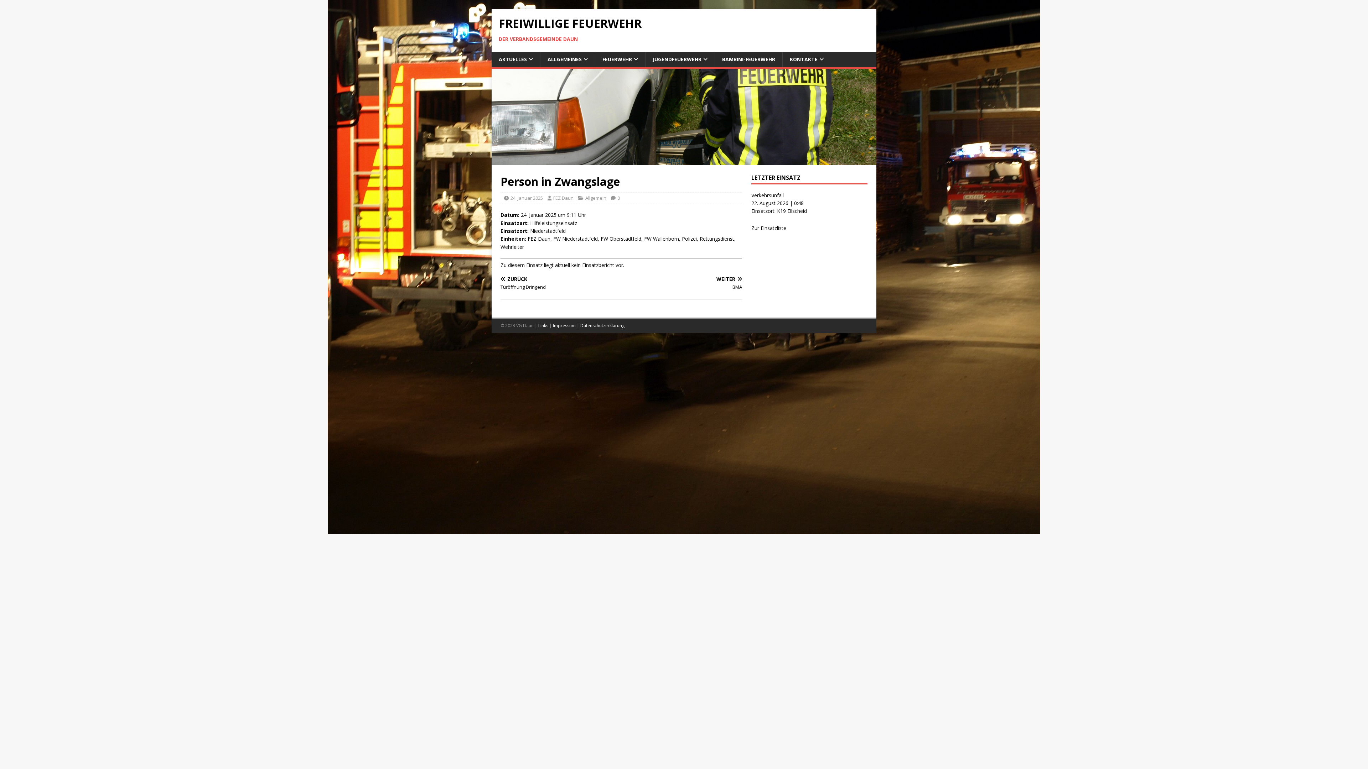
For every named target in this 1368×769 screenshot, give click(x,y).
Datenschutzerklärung (602, 326)
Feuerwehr (617, 59)
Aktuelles (513, 59)
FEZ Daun (563, 198)
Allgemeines (565, 59)
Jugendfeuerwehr (677, 59)
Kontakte (804, 59)
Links (543, 326)
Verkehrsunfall (767, 195)
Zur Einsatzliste (768, 228)
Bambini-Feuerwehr (748, 59)
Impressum (564, 326)
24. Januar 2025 (527, 198)
